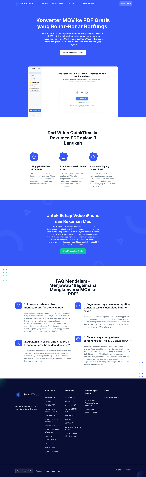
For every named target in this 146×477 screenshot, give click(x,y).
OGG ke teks (50, 444)
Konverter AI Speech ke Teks (51, 410)
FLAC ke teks (50, 440)
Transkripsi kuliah (52, 451)
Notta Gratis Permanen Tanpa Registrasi (91, 403)
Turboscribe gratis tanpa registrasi (92, 410)
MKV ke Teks (70, 423)
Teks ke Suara (50, 426)
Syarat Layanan (58, 471)
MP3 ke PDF (50, 405)
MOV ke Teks (70, 419)
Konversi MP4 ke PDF (71, 410)
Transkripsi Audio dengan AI (52, 420)
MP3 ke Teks (43, 4)
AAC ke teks (50, 447)
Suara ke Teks (50, 415)
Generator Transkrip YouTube (73, 428)
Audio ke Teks (72, 4)
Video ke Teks (88, 4)
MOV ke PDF (70, 415)
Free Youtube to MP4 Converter (71, 434)
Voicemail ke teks (52, 436)
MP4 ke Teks (57, 4)
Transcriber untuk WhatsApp (52, 430)
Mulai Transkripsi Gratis (73, 53)
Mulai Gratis (126, 4)
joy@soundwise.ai (111, 397)
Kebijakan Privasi (42, 471)
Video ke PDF (70, 405)
